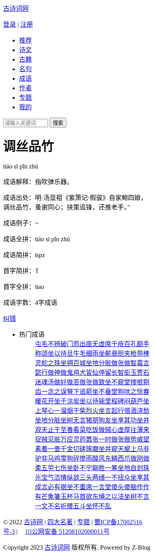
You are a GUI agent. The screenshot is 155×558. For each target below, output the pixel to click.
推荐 (25, 40)
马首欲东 (86, 496)
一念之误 (54, 391)
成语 (25, 78)
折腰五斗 (73, 506)
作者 (25, 88)
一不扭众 (117, 477)
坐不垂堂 (105, 391)
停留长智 (111, 372)
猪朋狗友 (98, 420)
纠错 (9, 318)
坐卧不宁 (79, 468)
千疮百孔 (124, 344)
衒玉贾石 (136, 372)
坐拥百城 (73, 363)
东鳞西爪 (117, 458)
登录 (9, 24)
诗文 (25, 49)
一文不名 (47, 506)
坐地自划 (130, 468)
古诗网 (33, 522)
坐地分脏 (47, 420)
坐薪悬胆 (111, 353)
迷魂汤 (44, 382)
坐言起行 (111, 410)
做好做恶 (66, 382)
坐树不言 (136, 496)
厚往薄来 (136, 429)
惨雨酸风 (92, 458)
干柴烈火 (86, 410)
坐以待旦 (60, 353)
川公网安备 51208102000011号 (67, 532)
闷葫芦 (133, 401)
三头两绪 (92, 477)
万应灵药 (73, 439)
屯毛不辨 (47, 344)
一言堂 (101, 487)
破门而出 (73, 344)
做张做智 (124, 363)
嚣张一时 (98, 439)
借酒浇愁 (136, 410)
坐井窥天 (111, 449)
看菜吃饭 (86, 429)
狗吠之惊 (130, 391)
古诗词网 (16, 8)
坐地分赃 (98, 363)
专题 (25, 97)
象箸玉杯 (60, 496)
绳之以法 (111, 496)
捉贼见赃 (47, 439)
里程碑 (114, 401)
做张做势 (124, 439)
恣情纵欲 (66, 477)
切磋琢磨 (86, 449)
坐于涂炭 (66, 401)
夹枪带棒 (136, 353)
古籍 (25, 59)
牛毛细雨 (86, 353)
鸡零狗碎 (66, 458)
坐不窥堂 (117, 382)
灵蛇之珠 (47, 363)
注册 (26, 24)
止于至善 (60, 429)
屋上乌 (133, 449)
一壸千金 (60, 449)
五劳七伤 (54, 468)
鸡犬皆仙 (86, 372)
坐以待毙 (92, 401)
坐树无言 (73, 420)
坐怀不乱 (98, 506)
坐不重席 (79, 487)
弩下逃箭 (79, 391)
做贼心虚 (111, 429)
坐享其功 (124, 420)
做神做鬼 (60, 372)
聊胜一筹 (105, 468)
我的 (25, 107)
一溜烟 (63, 410)
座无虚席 (98, 344)
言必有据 (54, 487)
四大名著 (60, 522)
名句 (25, 69)
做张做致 (92, 382)
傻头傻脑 (124, 487)
